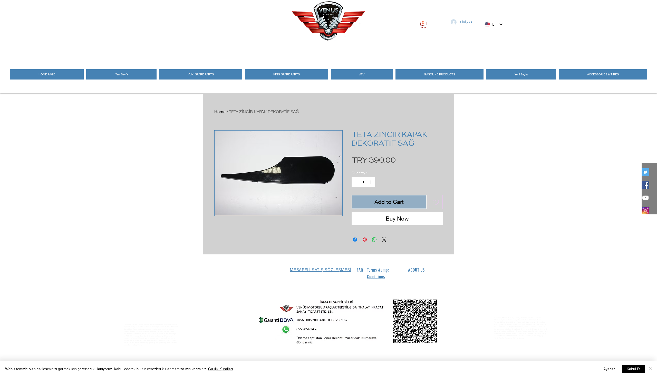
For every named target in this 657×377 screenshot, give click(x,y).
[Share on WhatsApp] (374, 239)
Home (220, 111)
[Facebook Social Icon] (645, 185)
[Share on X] (384, 239)
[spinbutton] (363, 181)
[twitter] (645, 172)
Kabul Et (633, 368)
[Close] (651, 369)
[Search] (448, 51)
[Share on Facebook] (355, 239)
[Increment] (371, 181)
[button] (423, 24)
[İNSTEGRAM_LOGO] (645, 210)
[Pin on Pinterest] (365, 239)
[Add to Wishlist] (436, 202)
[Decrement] (355, 181)
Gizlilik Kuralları (220, 368)
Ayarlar (609, 368)
